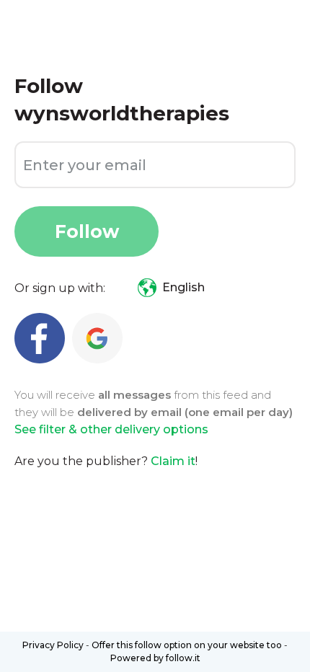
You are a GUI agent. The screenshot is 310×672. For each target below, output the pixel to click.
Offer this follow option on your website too (187, 645)
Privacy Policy (53, 645)
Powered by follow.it (155, 658)
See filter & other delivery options (111, 429)
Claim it (173, 461)
